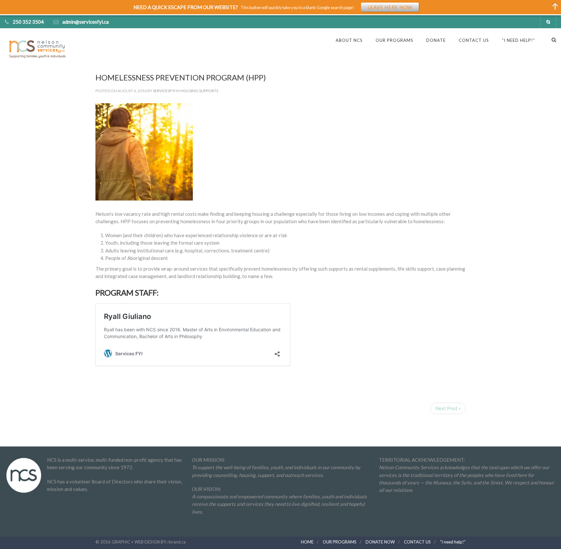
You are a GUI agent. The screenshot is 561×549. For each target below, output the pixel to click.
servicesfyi (164, 90)
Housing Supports (199, 90)
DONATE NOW (380, 541)
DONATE (436, 40)
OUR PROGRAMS (394, 40)
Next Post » (448, 408)
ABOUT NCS (349, 40)
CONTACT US (474, 40)
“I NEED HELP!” (518, 40)
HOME (307, 541)
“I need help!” (453, 541)
